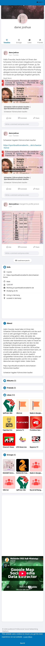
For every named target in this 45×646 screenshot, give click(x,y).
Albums (10, 381)
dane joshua (22, 27)
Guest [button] (40, 2)
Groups (10, 455)
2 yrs (10, 55)
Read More (7, 78)
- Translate (15, 55)
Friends (10, 388)
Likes (9, 395)
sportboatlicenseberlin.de (24, 288)
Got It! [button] (22, 643)
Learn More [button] (27, 637)
